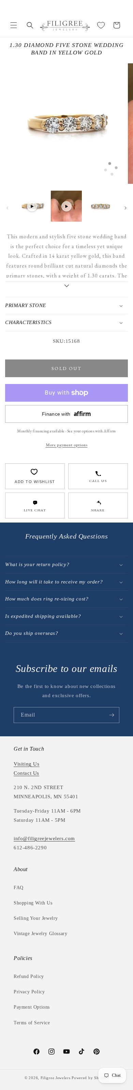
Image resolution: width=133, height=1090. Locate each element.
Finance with (66, 414)
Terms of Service (32, 1022)
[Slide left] (7, 208)
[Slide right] (125, 208)
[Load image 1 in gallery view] (100, 206)
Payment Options (32, 1007)
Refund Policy (29, 976)
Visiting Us (27, 764)
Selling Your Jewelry (36, 918)
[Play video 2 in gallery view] (66, 206)
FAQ (19, 887)
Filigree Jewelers (56, 1078)
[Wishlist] (100, 25)
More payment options (67, 445)
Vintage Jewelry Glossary (40, 933)
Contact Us (26, 773)
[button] (13, 25)
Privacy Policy (29, 991)
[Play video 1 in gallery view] (32, 206)
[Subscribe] (111, 715)
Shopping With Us (33, 902)
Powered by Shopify (90, 1078)
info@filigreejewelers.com (44, 838)
